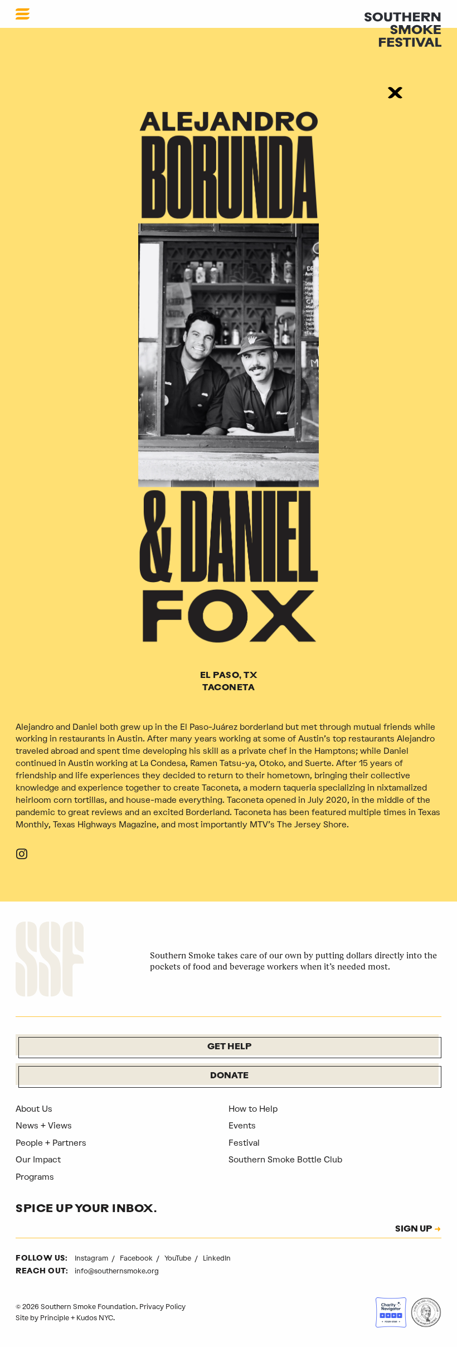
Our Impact (38, 1160)
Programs (35, 1177)
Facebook (137, 1258)
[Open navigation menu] (23, 14)
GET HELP (229, 1047)
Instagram (92, 1258)
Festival (244, 1143)
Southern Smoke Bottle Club (285, 1160)
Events (242, 1126)
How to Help (253, 1109)
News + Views (44, 1126)
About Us (34, 1109)
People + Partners (51, 1143)
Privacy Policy (162, 1306)
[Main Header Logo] (402, 29)
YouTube (178, 1258)
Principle (54, 1318)
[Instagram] (21, 856)
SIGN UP (413, 1229)
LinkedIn (217, 1258)
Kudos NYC (94, 1318)
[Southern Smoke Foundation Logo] (50, 961)
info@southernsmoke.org (117, 1271)
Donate (229, 1076)
